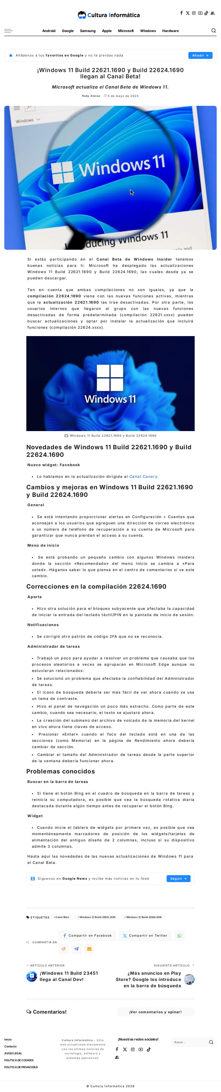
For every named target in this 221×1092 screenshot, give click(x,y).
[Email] (89, 948)
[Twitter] (188, 13)
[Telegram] (76, 948)
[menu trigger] (10, 31)
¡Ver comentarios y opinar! (155, 1012)
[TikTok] (206, 13)
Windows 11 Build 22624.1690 (144, 917)
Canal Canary (143, 476)
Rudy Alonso (91, 95)
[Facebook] (181, 13)
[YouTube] (200, 13)
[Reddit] (63, 948)
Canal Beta (62, 917)
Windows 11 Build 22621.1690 (97, 917)
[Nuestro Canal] (212, 13)
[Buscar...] (214, 31)
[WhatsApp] (179, 935)
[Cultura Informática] (110, 13)
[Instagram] (194, 13)
